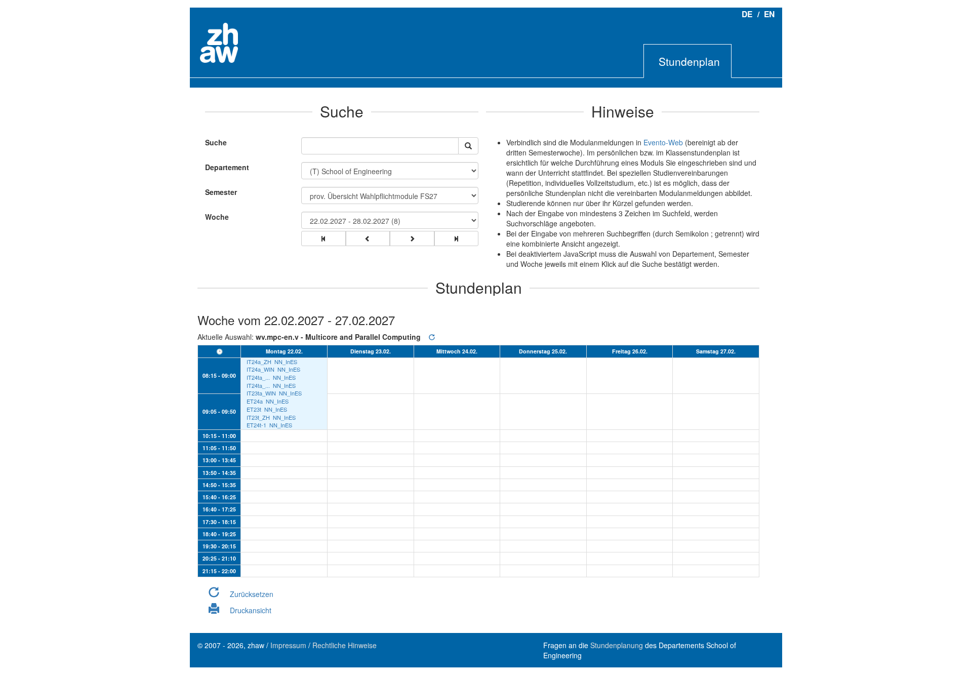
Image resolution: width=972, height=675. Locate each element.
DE (747, 14)
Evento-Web (663, 142)
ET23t (254, 409)
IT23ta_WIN (261, 393)
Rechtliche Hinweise (344, 645)
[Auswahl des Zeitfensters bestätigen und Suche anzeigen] (468, 145)
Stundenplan (689, 61)
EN (769, 14)
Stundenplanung (616, 645)
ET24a (255, 401)
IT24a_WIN (260, 369)
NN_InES (285, 362)
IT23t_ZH (258, 417)
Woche (217, 217)
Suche (213, 142)
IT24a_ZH (259, 362)
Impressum (288, 645)
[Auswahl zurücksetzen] (432, 337)
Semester (221, 192)
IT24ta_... (258, 377)
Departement (227, 167)
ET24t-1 (256, 425)
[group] (323, 238)
